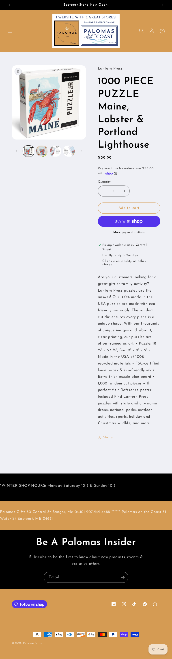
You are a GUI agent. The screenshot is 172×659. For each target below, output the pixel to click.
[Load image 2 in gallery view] (41, 151)
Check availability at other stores (124, 263)
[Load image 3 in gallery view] (55, 151)
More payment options (129, 232)
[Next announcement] (163, 5)
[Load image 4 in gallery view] (69, 151)
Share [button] (108, 437)
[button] (10, 31)
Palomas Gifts (32, 643)
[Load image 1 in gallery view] (28, 151)
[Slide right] (81, 151)
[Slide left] (17, 151)
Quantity (104, 181)
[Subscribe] (123, 577)
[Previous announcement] (9, 5)
